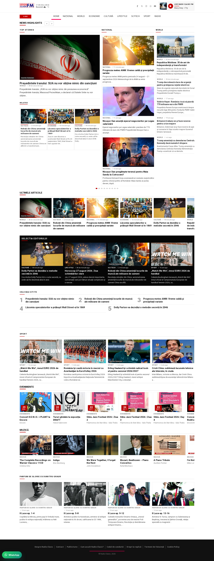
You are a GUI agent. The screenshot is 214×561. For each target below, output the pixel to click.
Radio (157, 16)
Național (68, 16)
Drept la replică (134, 547)
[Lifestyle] (109, 188)
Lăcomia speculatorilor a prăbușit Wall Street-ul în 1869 (55, 307)
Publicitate (72, 547)
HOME (56, 16)
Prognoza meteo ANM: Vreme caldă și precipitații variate (163, 300)
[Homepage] (96, 188)
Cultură (108, 16)
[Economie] (104, 188)
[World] (102, 188)
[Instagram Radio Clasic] (146, 6)
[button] (176, 6)
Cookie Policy (173, 547)
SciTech (135, 16)
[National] (99, 188)
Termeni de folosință (154, 547)
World (81, 16)
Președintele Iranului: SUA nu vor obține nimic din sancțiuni (49, 300)
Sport (147, 16)
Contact (60, 547)
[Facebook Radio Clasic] (137, 6)
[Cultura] (107, 188)
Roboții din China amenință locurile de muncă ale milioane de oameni (108, 300)
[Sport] (115, 188)
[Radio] (117, 188)
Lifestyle (122, 16)
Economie (94, 16)
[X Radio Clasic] (141, 6)
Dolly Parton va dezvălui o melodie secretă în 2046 (141, 307)
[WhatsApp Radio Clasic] (150, 6)
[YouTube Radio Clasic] (154, 6)
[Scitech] (112, 188)
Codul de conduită (115, 547)
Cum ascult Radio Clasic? (92, 547)
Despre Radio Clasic (44, 547)
